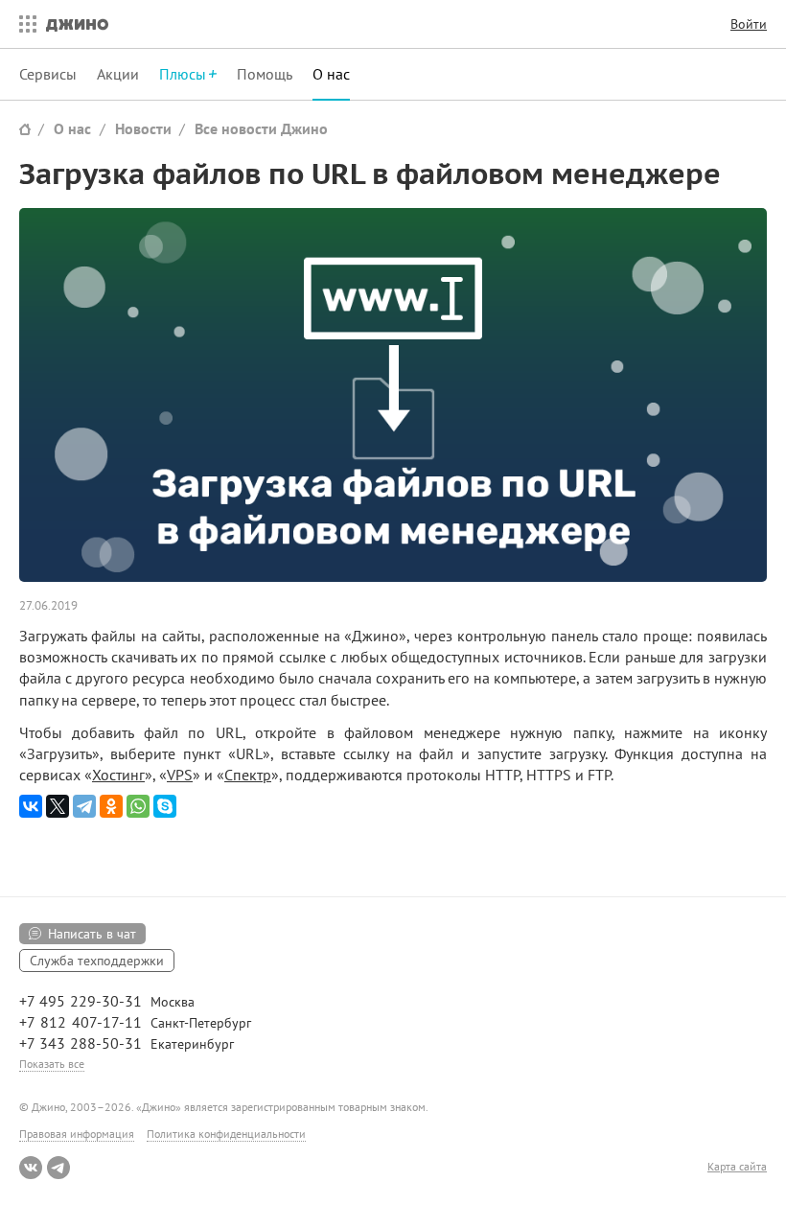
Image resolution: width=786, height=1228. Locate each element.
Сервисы (48, 73)
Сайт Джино (25, 129)
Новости (143, 128)
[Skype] (164, 806)
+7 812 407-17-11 (80, 1021)
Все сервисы (23, 24)
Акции (118, 73)
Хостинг (118, 774)
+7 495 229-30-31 (80, 1000)
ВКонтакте (30, 1167)
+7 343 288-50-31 (80, 1043)
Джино (77, 24)
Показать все (51, 1063)
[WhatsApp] (138, 806)
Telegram (58, 1167)
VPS (180, 774)
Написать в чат (92, 933)
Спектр (247, 774)
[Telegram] (84, 806)
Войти (748, 24)
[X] (57, 806)
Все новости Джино (261, 128)
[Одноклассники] (111, 806)
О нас (331, 73)
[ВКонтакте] (30, 806)
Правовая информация (76, 1133)
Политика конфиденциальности (226, 1133)
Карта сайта (737, 1166)
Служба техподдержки (97, 960)
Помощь (264, 73)
